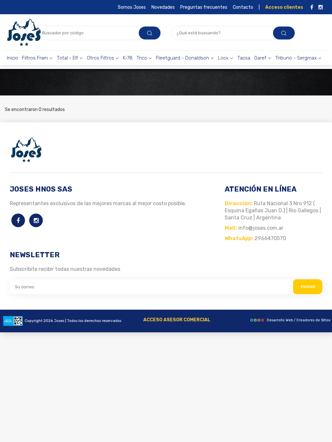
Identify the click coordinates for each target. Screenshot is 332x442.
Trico (142, 58)
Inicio (12, 58)
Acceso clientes (284, 7)
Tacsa (243, 58)
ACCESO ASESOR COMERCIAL (176, 320)
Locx (224, 58)
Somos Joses (132, 7)
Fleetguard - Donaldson (183, 58)
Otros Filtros (101, 58)
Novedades (163, 7)
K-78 (128, 58)
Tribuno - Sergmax (296, 58)
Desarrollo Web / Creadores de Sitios (298, 320)
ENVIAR (308, 286)
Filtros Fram (35, 58)
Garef (261, 58)
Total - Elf (68, 58)
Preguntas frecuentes (203, 7)
